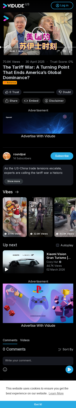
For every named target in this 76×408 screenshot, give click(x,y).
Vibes (8, 192)
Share (14, 100)
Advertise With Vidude (38, 136)
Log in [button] (64, 5)
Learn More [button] (56, 393)
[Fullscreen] (70, 51)
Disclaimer (56, 100)
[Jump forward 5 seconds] (58, 51)
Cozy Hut (52, 261)
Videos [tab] (25, 340)
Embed (33, 100)
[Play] (38, 33)
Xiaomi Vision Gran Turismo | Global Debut (57, 257)
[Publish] (69, 369)
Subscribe (62, 156)
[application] (38, 33)
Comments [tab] (10, 340)
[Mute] (64, 51)
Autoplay (67, 245)
